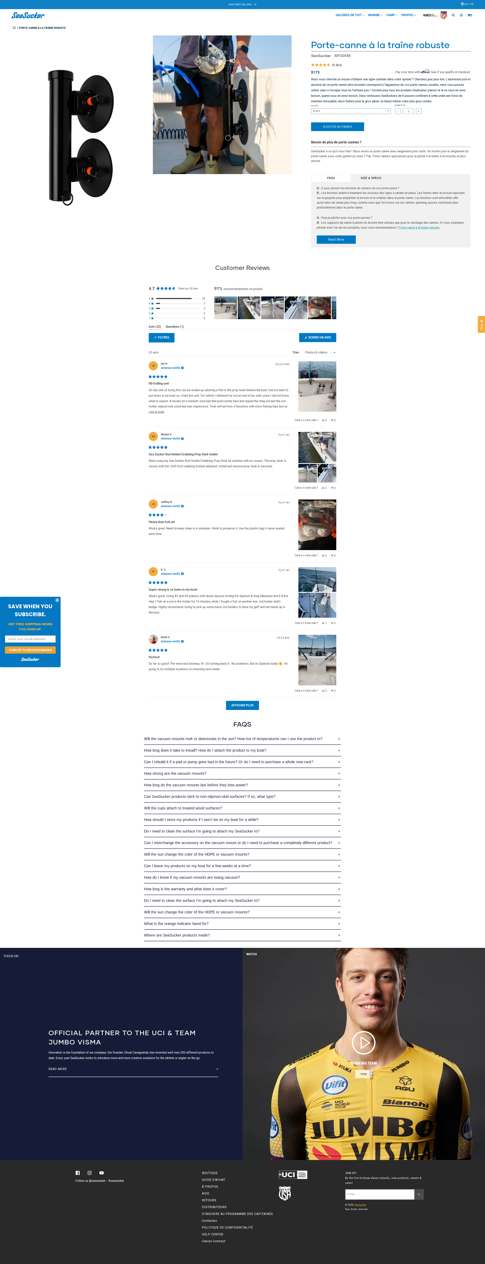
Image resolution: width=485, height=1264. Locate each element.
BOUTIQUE (210, 1173)
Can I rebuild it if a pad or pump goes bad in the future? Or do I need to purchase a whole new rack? (228, 762)
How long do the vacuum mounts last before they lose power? (196, 785)
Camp (391, 15)
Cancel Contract (213, 1241)
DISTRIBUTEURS (214, 1207)
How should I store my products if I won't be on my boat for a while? (201, 820)
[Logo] (28, 15)
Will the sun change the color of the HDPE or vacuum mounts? (197, 854)
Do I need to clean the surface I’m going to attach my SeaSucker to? (202, 831)
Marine (374, 15)
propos (407, 15)
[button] (469, 15)
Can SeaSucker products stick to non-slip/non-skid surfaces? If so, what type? (209, 796)
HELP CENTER (212, 1234)
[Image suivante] (333, 307)
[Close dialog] (57, 600)
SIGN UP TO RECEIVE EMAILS (30, 650)
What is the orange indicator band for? (176, 924)
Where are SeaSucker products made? (177, 935)
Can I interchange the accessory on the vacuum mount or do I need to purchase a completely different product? (238, 843)
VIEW (364, 1074)
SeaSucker (321, 55)
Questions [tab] (175, 327)
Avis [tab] (155, 327)
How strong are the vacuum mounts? (175, 773)
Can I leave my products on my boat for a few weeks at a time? (197, 866)
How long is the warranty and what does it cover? (185, 889)
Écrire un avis (322, 338)
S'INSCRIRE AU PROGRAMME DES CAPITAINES (237, 1214)
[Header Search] (455, 15)
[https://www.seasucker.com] (14, 27)
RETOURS (209, 1200)
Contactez (209, 1221)
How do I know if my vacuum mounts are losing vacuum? (192, 877)
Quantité (400, 105)
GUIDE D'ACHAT (213, 1180)
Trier (296, 352)
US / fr (469, 4)
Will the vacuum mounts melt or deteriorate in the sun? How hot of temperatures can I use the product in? (233, 739)
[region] (275, 307)
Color (314, 106)
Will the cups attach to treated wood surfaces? (183, 808)
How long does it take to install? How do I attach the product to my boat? (205, 750)
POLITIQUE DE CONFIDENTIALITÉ (227, 1227)
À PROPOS (210, 1186)
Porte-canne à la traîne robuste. (419, 227)
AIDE (205, 1193)
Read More (336, 239)
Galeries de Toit (349, 15)
